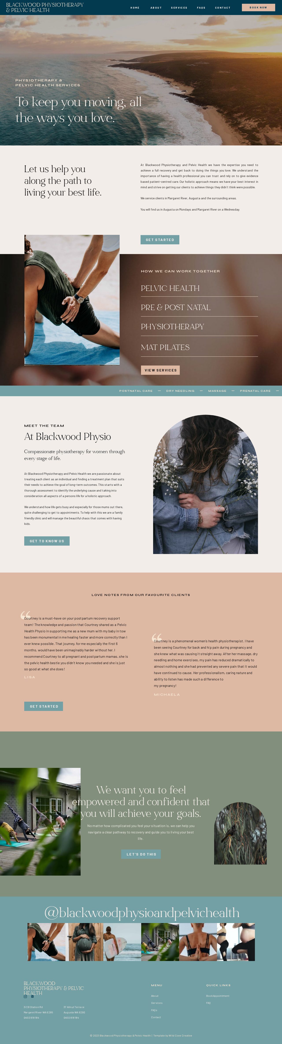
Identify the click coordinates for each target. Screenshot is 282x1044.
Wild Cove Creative (180, 1035)
